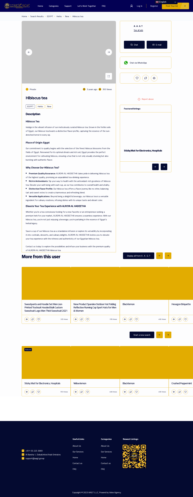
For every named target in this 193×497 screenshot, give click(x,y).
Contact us (77, 463)
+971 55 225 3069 (34, 451)
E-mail (158, 45)
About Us (77, 446)
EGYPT (50, 16)
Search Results (37, 16)
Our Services (78, 452)
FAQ (103, 6)
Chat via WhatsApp (138, 63)
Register (154, 6)
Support (68, 6)
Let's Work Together (86, 6)
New (67, 16)
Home (40, 6)
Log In (139, 6)
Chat (136, 45)
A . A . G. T (138, 26)
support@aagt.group (35, 458)
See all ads (138, 30)
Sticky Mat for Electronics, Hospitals (143, 150)
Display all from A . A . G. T (138, 256)
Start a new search (142, 335)
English (162, 2)
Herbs (59, 16)
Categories (54, 6)
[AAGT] (17, 6)
